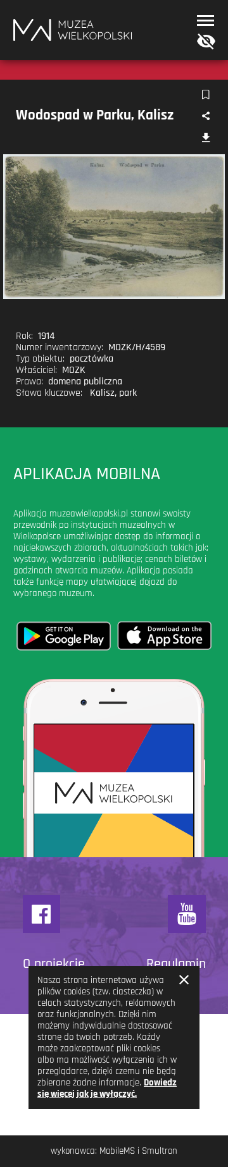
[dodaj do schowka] (205, 95)
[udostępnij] (205, 116)
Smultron (159, 1151)
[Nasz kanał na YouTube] (187, 914)
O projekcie (54, 964)
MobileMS (117, 1151)
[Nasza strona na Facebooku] (42, 914)
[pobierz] (205, 139)
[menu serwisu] (205, 20)
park (128, 393)
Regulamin (176, 964)
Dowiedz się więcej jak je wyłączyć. (107, 1088)
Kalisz (102, 393)
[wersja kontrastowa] (203, 42)
